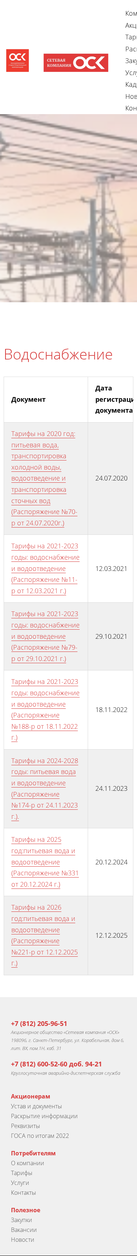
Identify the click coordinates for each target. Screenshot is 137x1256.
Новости (22, 1240)
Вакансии (24, 1230)
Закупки (21, 1220)
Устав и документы (36, 1106)
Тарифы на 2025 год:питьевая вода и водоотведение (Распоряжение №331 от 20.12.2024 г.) (45, 861)
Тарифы (22, 1173)
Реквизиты (25, 1126)
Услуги (20, 1183)
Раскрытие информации (44, 1116)
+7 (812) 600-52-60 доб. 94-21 (56, 1063)
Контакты (23, 1193)
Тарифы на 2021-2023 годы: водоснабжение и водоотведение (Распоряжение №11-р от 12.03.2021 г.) (45, 568)
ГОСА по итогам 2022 (40, 1136)
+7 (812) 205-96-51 (39, 1023)
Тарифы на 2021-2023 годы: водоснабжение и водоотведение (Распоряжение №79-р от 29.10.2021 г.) (45, 635)
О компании (27, 1163)
